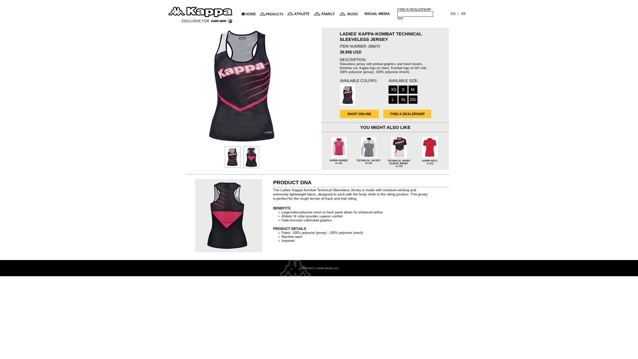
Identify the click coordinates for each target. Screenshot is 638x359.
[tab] (232, 157)
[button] (377, 16)
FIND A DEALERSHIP (414, 9)
